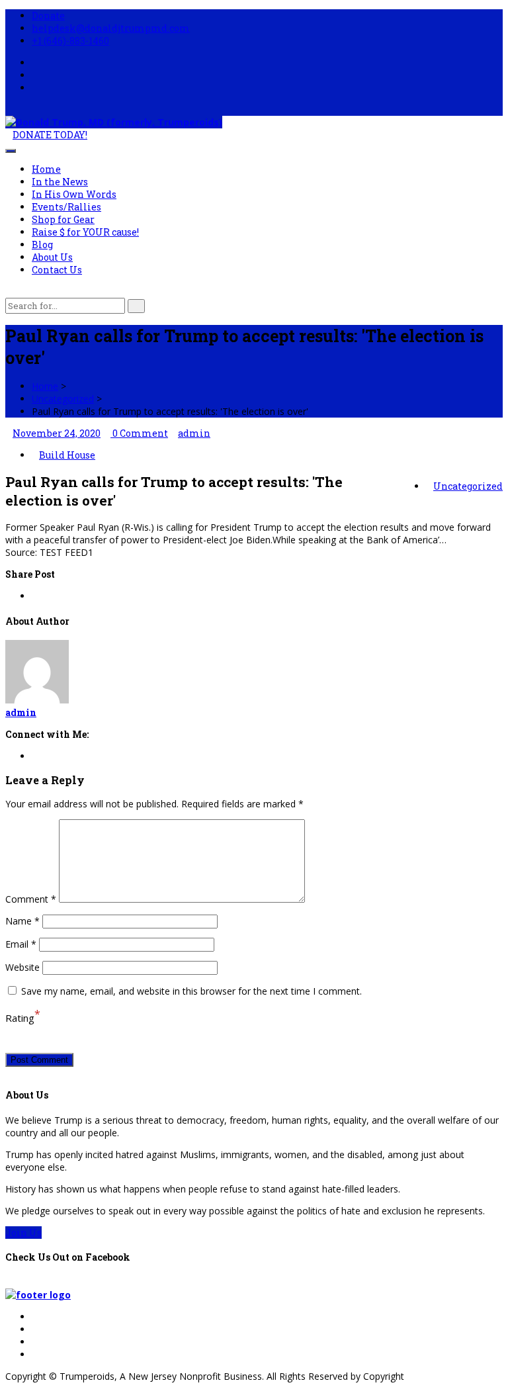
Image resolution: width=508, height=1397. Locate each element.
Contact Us (57, 269)
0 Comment (139, 433)
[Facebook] (35, 1316)
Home (46, 169)
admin (194, 433)
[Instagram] (35, 1354)
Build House (67, 455)
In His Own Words (74, 194)
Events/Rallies (66, 207)
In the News (60, 181)
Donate (48, 15)
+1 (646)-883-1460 (70, 40)
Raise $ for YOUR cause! (85, 232)
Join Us (23, 1232)
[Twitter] (35, 1329)
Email (20, 944)
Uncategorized (63, 398)
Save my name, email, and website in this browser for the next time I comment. (191, 991)
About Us (52, 257)
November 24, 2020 (57, 433)
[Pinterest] (35, 1341)
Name (22, 921)
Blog (42, 244)
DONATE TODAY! (50, 134)
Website (22, 967)
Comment (30, 899)
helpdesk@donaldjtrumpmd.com (111, 28)
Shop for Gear (63, 219)
